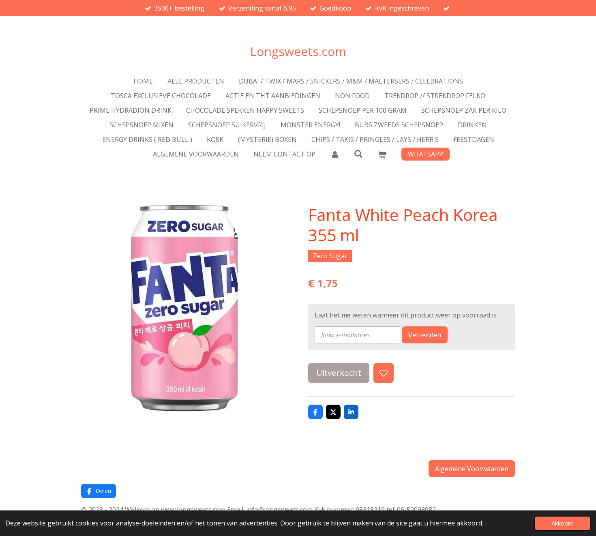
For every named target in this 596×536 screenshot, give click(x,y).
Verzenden (424, 334)
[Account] (334, 154)
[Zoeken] (358, 154)
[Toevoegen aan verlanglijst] (383, 373)
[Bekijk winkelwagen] (382, 154)
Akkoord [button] (562, 523)
